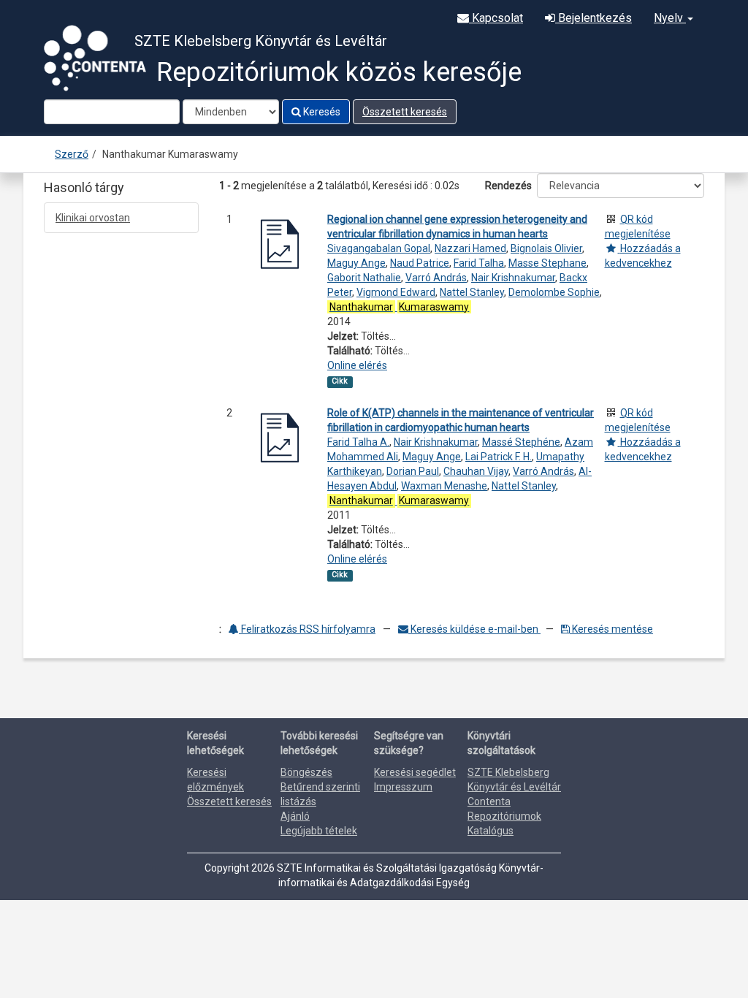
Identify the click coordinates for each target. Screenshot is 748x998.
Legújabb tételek (318, 831)
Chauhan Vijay (475, 471)
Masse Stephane (547, 263)
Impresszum (403, 787)
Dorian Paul (412, 471)
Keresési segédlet (415, 772)
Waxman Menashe (444, 486)
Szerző (71, 154)
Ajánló (295, 816)
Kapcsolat (496, 18)
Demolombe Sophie (554, 292)
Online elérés (357, 365)
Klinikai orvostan (93, 218)
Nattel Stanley (472, 292)
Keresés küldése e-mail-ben (474, 629)
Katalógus (491, 831)
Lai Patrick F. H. (498, 456)
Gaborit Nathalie (364, 277)
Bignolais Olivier (546, 248)
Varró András (436, 277)
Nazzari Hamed (470, 248)
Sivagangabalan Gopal (378, 248)
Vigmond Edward (395, 292)
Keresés (320, 112)
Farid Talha (479, 263)
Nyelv (670, 18)
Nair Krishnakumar (513, 277)
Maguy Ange (356, 263)
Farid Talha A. (358, 442)
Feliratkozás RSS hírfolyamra (307, 629)
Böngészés (306, 772)
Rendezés (508, 185)
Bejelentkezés (593, 18)
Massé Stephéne (521, 442)
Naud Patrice (419, 263)
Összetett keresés (404, 112)
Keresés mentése (611, 629)
